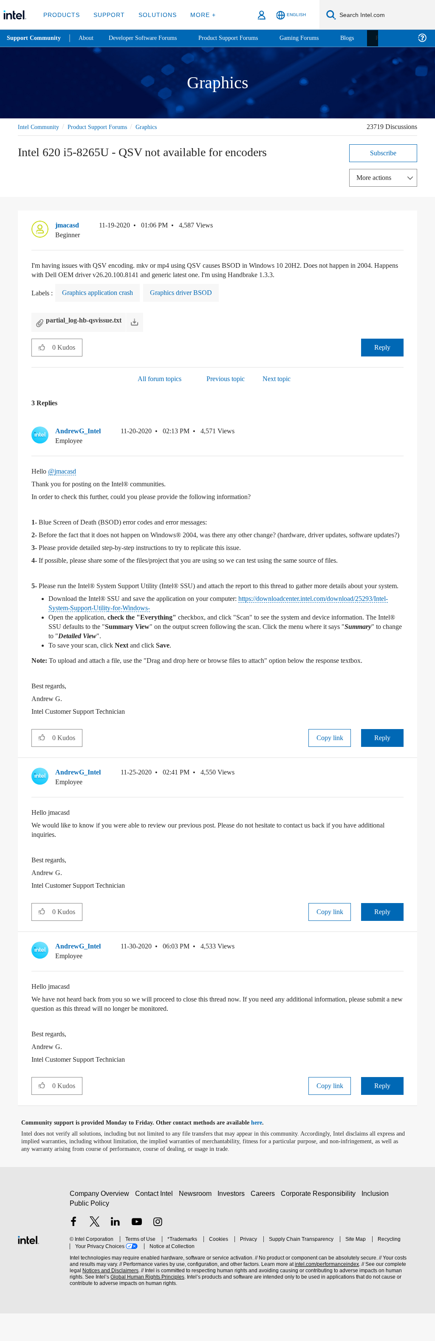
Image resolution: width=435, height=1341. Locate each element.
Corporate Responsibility (320, 1221)
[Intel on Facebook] (73, 1250)
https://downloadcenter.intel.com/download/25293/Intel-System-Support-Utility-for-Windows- (194, 626)
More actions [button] (375, 177)
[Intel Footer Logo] (28, 1266)
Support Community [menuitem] (34, 38)
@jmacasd (65, 471)
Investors (233, 1221)
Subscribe (383, 152)
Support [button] (107, 14)
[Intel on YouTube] (137, 1250)
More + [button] (197, 14)
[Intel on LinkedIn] (115, 1250)
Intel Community (40, 126)
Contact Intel (155, 1221)
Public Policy (89, 1231)
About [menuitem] (88, 38)
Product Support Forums (104, 126)
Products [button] (60, 14)
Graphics (157, 126)
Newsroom (197, 1221)
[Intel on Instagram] (157, 1250)
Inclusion (377, 1221)
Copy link (330, 765)
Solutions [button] (154, 14)
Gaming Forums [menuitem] (315, 38)
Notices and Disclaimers (97, 1298)
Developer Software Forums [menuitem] (149, 38)
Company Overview (100, 1221)
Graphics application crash (104, 292)
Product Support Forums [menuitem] (240, 38)
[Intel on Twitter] (95, 1250)
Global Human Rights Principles (129, 1305)
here (264, 1150)
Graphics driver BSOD (194, 292)
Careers (264, 1221)
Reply (382, 347)
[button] (400, 227)
